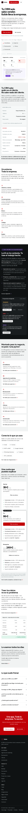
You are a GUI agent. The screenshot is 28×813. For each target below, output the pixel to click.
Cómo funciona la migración (8, 613)
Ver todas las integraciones (8, 459)
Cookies (15, 810)
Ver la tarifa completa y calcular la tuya (11, 579)
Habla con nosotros (14, 555)
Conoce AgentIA (5, 293)
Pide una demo (14, 2)
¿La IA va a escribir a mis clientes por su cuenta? (12, 695)
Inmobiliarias (4, 750)
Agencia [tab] (16, 43)
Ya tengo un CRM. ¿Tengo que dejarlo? (11, 689)
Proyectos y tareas (5, 776)
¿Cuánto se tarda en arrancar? (10, 705)
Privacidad (10, 810)
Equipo (3, 778)
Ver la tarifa (18, 32)
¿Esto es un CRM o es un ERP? (9, 679)
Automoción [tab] (7, 49)
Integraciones (4, 792)
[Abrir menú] (21, 2)
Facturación (4, 771)
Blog (2, 789)
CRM (2, 766)
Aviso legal (3, 810)
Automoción (4, 760)
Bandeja (3, 768)
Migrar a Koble (4, 794)
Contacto (3, 802)
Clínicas (3, 757)
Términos (21, 810)
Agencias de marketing (6, 752)
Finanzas (3, 773)
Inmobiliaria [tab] (7, 43)
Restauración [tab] (7, 46)
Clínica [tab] (16, 46)
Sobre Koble (4, 663)
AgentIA (3, 781)
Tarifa (2, 787)
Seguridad (3, 797)
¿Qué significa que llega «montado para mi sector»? (12, 684)
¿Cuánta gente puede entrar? (9, 700)
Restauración (4, 755)
